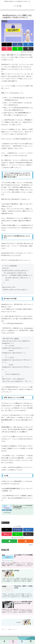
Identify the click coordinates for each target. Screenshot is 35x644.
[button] (28, 49)
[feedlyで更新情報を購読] (9, 541)
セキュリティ (6, 522)
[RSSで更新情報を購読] (25, 541)
